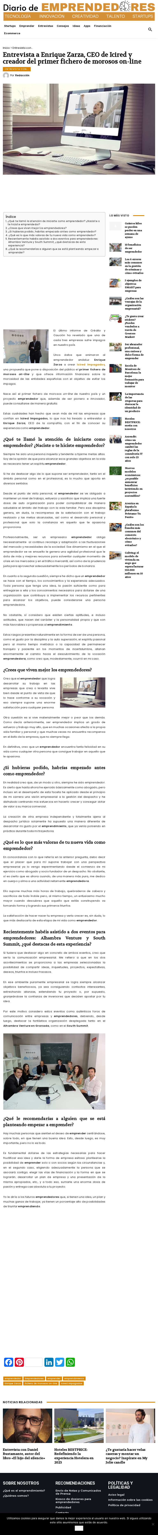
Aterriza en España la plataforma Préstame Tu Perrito (133, 510)
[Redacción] (6, 75)
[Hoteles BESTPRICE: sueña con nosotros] (115, 421)
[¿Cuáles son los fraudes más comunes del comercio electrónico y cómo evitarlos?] (115, 527)
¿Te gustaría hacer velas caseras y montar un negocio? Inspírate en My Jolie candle (127, 1455)
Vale (79, 1528)
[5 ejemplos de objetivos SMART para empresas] (115, 283)
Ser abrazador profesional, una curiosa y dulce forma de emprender (134, 351)
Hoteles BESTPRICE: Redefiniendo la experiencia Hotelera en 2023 (74, 1455)
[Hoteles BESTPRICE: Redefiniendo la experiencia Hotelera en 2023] (79, 1426)
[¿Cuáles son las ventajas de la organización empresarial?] (115, 301)
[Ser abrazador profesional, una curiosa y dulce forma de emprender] (115, 347)
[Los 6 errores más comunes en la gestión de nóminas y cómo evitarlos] (115, 262)
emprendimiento (74, 1378)
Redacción (22, 75)
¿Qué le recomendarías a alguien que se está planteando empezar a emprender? (53, 250)
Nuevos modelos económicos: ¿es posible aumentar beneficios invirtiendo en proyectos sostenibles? (134, 482)
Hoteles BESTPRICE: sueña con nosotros (132, 424)
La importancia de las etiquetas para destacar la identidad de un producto (134, 402)
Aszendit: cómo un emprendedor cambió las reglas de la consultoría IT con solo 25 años (134, 448)
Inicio (6, 48)
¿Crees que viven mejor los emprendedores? (37, 228)
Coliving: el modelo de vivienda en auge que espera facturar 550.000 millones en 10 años (134, 565)
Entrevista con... (23, 48)
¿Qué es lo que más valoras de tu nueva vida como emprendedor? (52, 235)
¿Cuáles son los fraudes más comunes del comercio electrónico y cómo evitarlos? (134, 535)
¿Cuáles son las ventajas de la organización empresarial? (134, 303)
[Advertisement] (54, 287)
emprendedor (13, 1378)
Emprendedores (34, 1378)
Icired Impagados (91, 364)
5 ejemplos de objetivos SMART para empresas (133, 285)
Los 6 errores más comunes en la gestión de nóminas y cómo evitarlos (134, 266)
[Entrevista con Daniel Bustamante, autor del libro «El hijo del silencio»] (27, 1426)
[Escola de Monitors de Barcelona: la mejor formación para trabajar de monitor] (115, 368)
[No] (153, 1524)
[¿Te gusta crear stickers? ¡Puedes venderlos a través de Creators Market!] (115, 319)
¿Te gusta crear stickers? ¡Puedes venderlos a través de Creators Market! (134, 327)
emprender (54, 1378)
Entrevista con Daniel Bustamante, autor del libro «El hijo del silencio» (24, 1453)
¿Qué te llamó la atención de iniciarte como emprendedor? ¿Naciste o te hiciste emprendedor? (54, 223)
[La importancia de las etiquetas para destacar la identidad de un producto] (115, 396)
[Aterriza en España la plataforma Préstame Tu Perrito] (115, 506)
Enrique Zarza (13, 1383)
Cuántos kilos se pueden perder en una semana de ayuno (133, 230)
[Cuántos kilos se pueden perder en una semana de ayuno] (115, 226)
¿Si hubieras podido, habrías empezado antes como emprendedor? (52, 231)
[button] (150, 30)
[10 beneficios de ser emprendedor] (115, 247)
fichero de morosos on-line (41, 1383)
